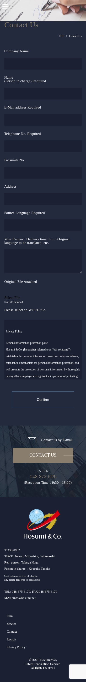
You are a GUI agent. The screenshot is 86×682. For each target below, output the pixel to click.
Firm (10, 616)
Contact (12, 631)
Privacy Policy (16, 647)
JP (68, 7)
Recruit (11, 639)
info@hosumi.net (24, 598)
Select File (12, 298)
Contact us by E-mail (57, 440)
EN (81, 7)
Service (11, 623)
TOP (61, 36)
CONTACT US (43, 455)
